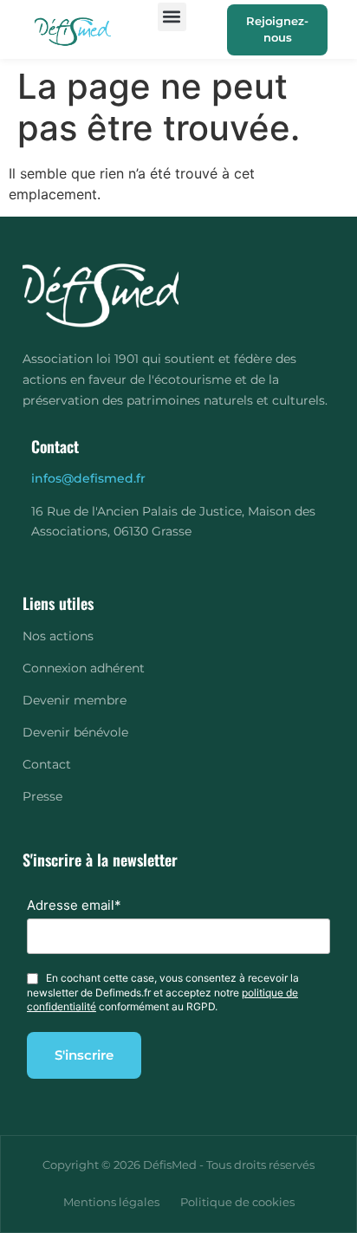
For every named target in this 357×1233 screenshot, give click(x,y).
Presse (42, 796)
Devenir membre (75, 700)
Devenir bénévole (75, 732)
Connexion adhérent (84, 668)
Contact (47, 764)
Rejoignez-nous (277, 29)
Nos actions (58, 636)
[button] (172, 17)
